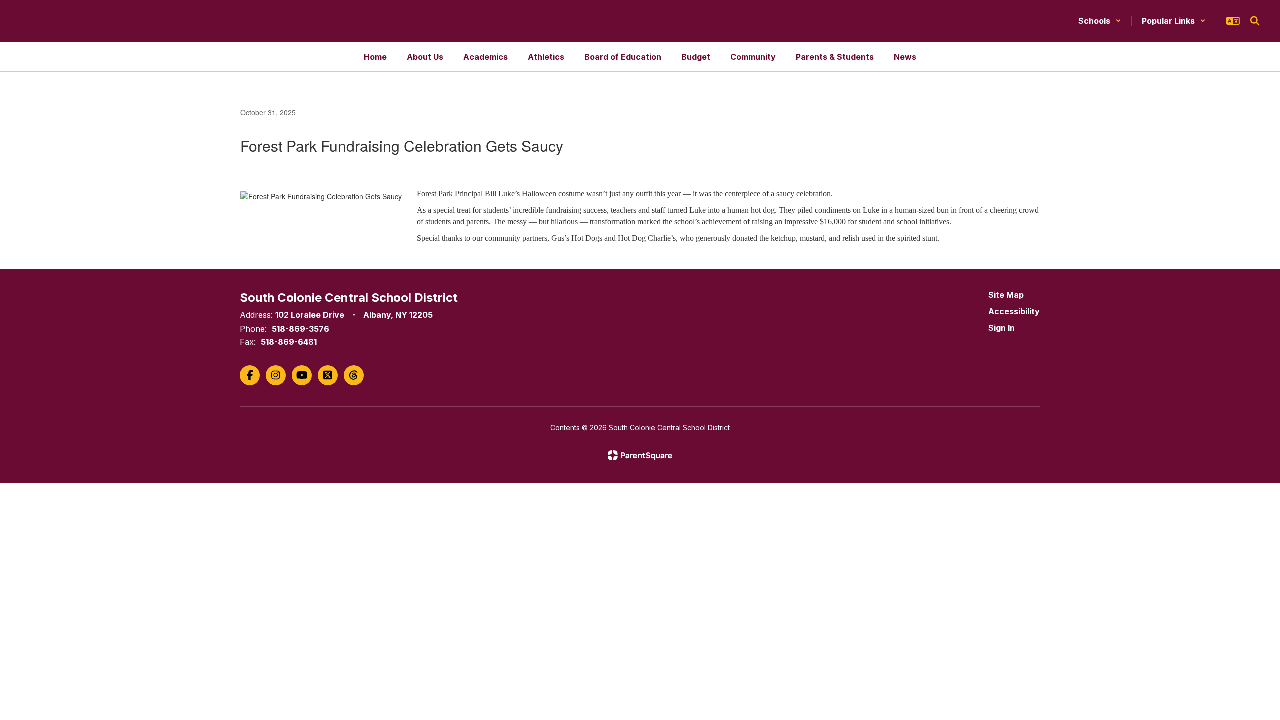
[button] (1100, 21)
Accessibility (1014, 311)
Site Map (1006, 295)
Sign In (1001, 328)
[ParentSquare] (640, 455)
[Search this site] (1255, 21)
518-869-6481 (289, 342)
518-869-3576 (301, 329)
